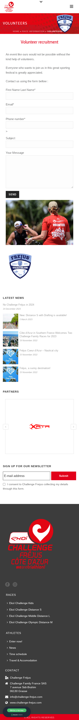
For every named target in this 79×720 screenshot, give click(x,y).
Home (16, 31)
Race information (33, 31)
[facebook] (7, 584)
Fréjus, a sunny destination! (35, 368)
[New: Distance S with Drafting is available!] (10, 321)
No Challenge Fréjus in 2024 (18, 304)
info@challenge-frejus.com (26, 696)
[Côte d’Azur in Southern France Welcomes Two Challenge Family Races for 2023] (10, 339)
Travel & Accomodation (23, 660)
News (12, 647)
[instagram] (15, 584)
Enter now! (15, 641)
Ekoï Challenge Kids (21, 603)
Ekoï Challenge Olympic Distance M (31, 622)
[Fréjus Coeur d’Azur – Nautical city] (10, 356)
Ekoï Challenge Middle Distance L (29, 615)
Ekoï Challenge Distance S (25, 609)
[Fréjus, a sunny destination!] (10, 374)
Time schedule (18, 654)
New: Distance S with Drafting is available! (43, 315)
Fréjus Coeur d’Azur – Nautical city (39, 350)
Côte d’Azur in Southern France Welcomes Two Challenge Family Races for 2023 (46, 334)
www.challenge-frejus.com (26, 702)
